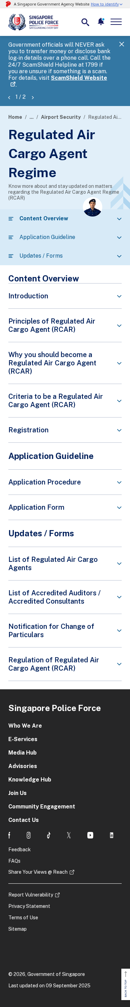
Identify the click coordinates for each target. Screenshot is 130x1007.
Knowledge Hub (29, 779)
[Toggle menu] (117, 22)
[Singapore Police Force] (33, 22)
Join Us (17, 793)
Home (15, 117)
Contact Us (23, 820)
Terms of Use (23, 917)
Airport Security (61, 117)
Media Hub (22, 752)
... (31, 117)
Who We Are (25, 725)
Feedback (19, 849)
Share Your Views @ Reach (38, 872)
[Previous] (9, 97)
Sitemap (17, 929)
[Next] (33, 97)
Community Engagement (41, 806)
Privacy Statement (29, 906)
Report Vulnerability (30, 895)
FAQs (14, 861)
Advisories (22, 766)
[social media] (9, 835)
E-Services (22, 739)
